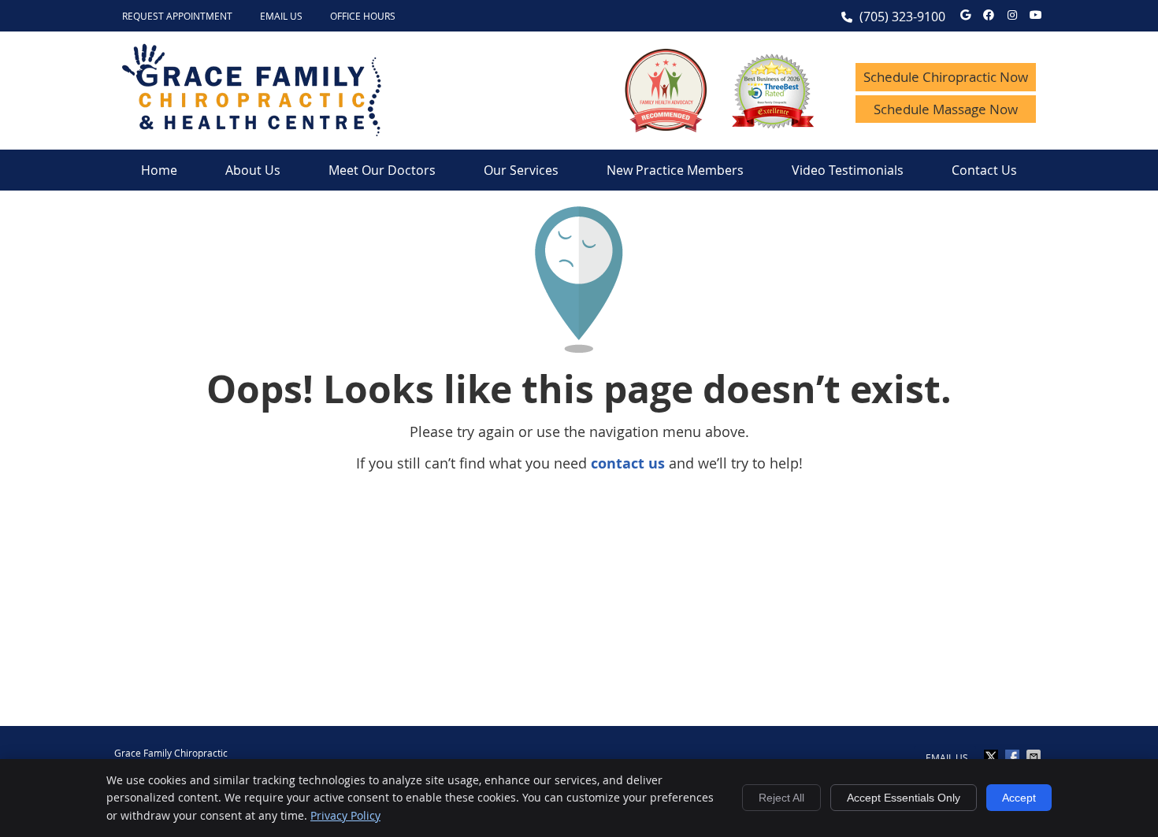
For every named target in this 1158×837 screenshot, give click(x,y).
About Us (252, 170)
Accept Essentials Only (903, 797)
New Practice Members (675, 170)
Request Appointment (177, 15)
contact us (628, 463)
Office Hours (362, 15)
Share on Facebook (1014, 757)
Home (159, 170)
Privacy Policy (345, 815)
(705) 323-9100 (902, 16)
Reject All (781, 797)
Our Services (521, 170)
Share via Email (1035, 757)
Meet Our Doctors (382, 170)
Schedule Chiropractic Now (945, 77)
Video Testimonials (848, 170)
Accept (1019, 797)
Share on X (992, 757)
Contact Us (984, 170)
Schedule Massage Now (946, 109)
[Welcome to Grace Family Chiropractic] (251, 130)
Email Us (281, 15)
